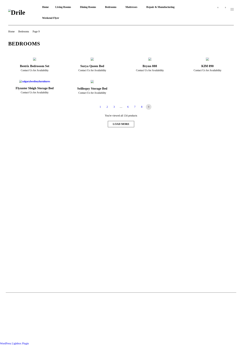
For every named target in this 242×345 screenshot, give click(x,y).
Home (11, 31)
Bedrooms (23, 31)
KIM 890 (207, 66)
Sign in (209, 9)
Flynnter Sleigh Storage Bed (35, 88)
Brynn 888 (150, 66)
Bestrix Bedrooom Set (34, 66)
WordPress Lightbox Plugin (14, 343)
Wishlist (217, 7)
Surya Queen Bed (92, 66)
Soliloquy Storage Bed (92, 88)
